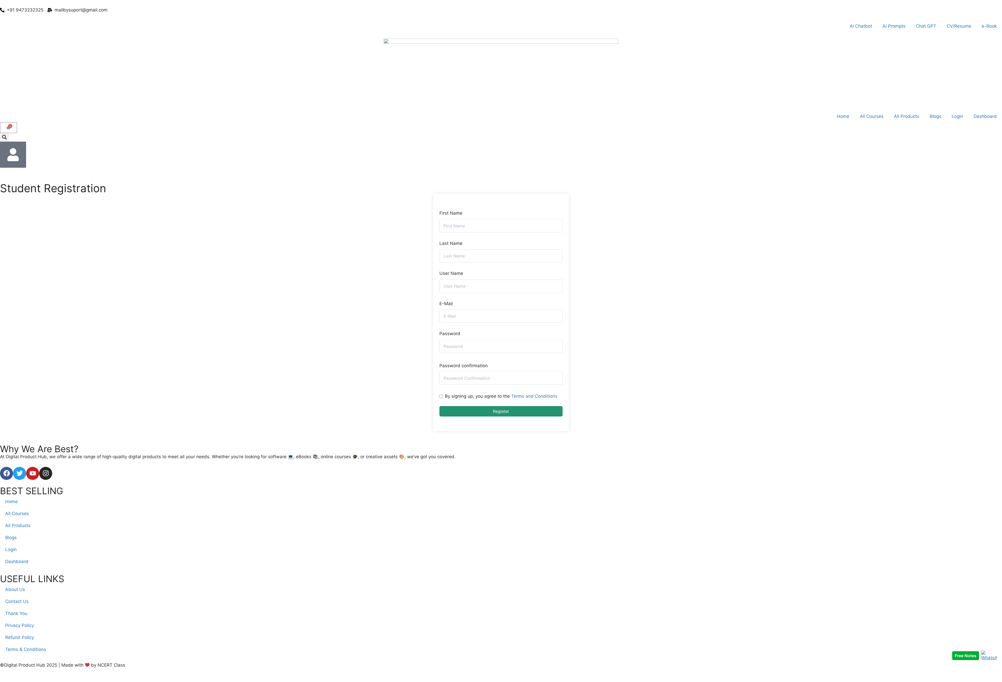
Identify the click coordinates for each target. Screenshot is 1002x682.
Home (843, 116)
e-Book (989, 26)
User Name (451, 273)
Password (449, 333)
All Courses (872, 116)
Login (957, 116)
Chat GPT (926, 26)
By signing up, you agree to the (501, 396)
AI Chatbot (861, 26)
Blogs (935, 116)
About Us (15, 589)
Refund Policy (19, 637)
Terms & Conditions (25, 649)
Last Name (450, 243)
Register (501, 411)
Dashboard (985, 116)
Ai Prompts (893, 26)
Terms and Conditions (534, 396)
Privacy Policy (19, 625)
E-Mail (446, 303)
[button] (4, 137)
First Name (450, 213)
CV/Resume (959, 26)
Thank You (16, 613)
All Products (906, 116)
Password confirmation (463, 365)
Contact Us (17, 601)
